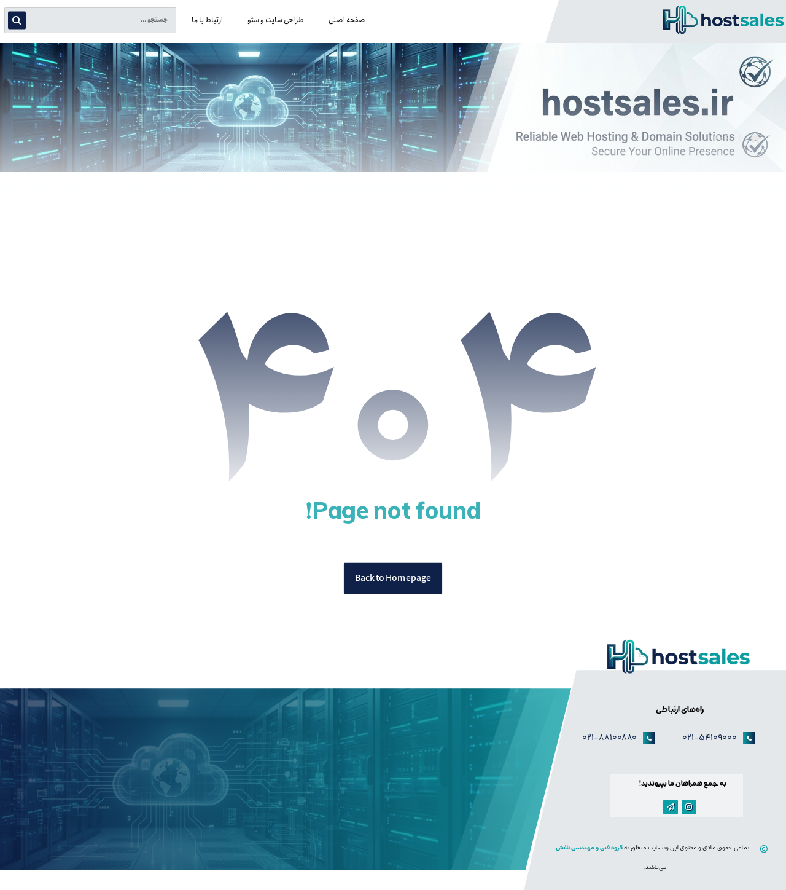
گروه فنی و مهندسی (597, 848)
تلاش (563, 848)
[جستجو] (20, 21)
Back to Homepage (393, 579)
